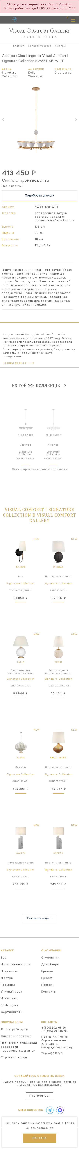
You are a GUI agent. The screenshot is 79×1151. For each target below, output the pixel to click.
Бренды (47, 971)
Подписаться (39, 1096)
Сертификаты (12, 1012)
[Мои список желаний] (55, 19)
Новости (48, 985)
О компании (50, 958)
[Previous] (59, 385)
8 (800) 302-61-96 (53, 1028)
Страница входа (14, 1057)
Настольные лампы (15, 964)
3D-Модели (10, 1005)
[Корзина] (64, 19)
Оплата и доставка (16, 1036)
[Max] (59, 1110)
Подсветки (9, 971)
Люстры (7, 978)
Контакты (48, 992)
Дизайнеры (50, 964)
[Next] (65, 385)
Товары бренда (14, 363)
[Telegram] (14, 19)
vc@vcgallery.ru (52, 1053)
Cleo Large (63, 73)
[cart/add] (25, 607)
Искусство (9, 998)
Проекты (48, 978)
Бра (4, 958)
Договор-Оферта (14, 1029)
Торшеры (8, 985)
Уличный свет (12, 992)
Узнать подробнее (39, 1128)
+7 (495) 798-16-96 (54, 1031)
